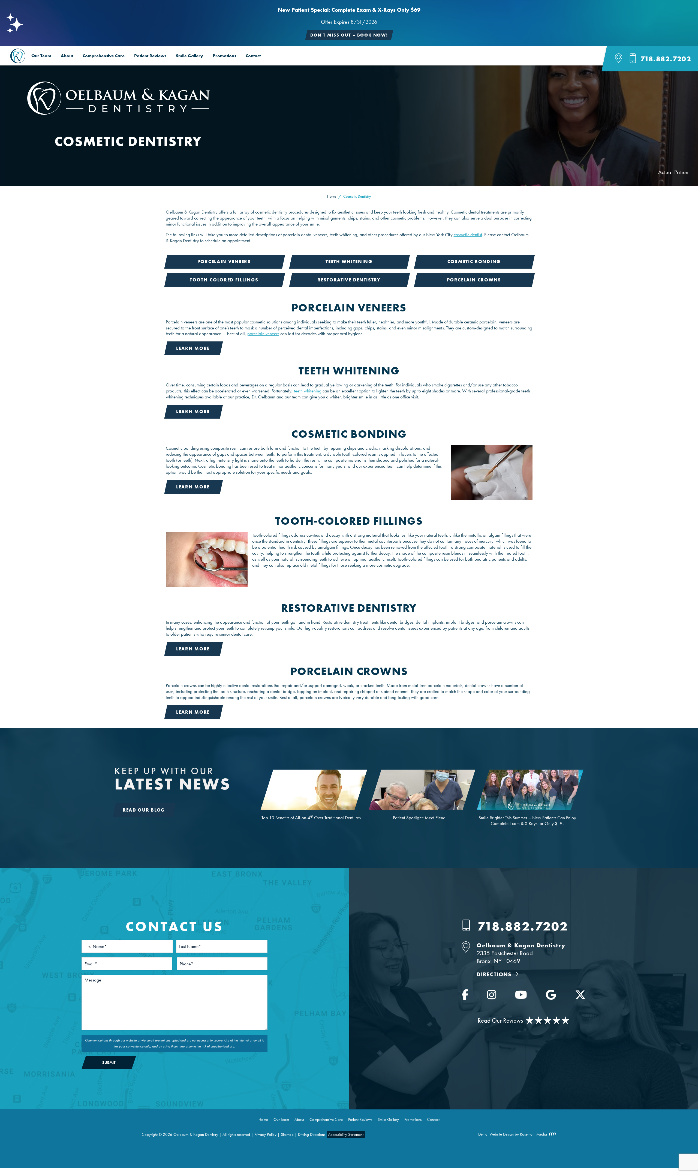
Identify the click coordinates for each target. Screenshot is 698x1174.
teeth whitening (307, 391)
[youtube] (521, 996)
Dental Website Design (496, 1134)
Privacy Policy (265, 1134)
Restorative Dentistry (349, 280)
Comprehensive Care (104, 56)
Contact (253, 56)
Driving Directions (311, 1134)
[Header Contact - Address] (622, 59)
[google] (551, 996)
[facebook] (465, 996)
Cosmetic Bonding (474, 262)
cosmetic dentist (468, 235)
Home (331, 196)
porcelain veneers (263, 334)
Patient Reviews (150, 56)
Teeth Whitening (349, 262)
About (67, 56)
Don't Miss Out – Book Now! (349, 35)
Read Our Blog (144, 810)
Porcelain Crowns (474, 280)
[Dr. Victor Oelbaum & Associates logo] (18, 55)
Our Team (41, 56)
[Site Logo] (118, 113)
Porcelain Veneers (224, 262)
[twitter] (580, 996)
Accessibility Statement (345, 1134)
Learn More (193, 348)
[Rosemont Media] (551, 1134)
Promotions (224, 56)
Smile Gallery (189, 56)
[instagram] (491, 996)
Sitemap (287, 1134)
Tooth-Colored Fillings (224, 280)
